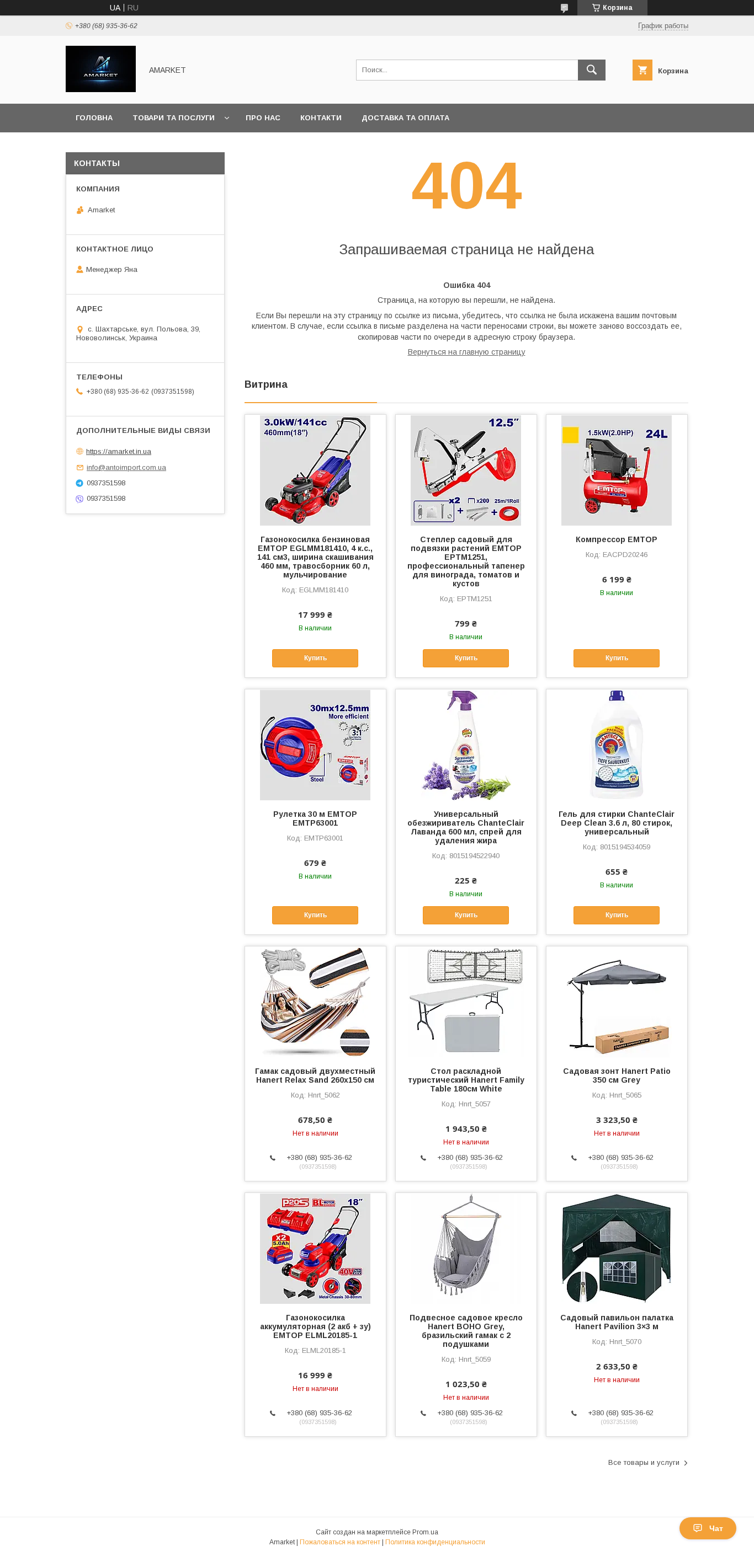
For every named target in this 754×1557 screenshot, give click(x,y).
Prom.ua (425, 1532)
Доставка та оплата (405, 118)
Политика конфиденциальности (435, 1542)
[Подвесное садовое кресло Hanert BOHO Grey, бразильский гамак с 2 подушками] (466, 1248)
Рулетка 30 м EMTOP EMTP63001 (315, 818)
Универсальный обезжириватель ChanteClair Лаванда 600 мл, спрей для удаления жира (465, 827)
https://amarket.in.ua (118, 451)
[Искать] (592, 70)
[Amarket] (101, 89)
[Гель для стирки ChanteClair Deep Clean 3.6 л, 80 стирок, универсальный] (616, 744)
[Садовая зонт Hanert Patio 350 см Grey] (616, 1001)
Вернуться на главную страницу (466, 351)
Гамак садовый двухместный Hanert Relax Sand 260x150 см (315, 1075)
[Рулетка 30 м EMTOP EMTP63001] (315, 744)
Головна (94, 118)
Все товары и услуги (643, 1462)
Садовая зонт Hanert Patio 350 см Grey (617, 1075)
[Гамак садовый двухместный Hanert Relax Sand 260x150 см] (315, 1001)
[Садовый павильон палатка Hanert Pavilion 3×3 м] (616, 1248)
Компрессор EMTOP (616, 539)
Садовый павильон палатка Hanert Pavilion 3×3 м (616, 1322)
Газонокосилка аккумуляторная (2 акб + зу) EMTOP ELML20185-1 (315, 1326)
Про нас (263, 118)
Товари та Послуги (173, 118)
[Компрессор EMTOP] (616, 470)
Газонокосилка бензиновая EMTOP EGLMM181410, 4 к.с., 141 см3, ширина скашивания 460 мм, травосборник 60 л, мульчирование (315, 557)
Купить (315, 658)
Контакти (321, 118)
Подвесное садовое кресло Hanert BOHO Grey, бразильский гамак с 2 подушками (466, 1331)
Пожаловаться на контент (340, 1542)
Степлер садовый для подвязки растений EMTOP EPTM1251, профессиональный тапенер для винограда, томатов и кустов (466, 561)
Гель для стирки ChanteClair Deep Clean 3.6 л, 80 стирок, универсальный (617, 823)
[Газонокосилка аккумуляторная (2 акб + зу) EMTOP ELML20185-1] (315, 1248)
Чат (716, 1528)
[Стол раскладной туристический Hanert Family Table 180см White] (466, 1001)
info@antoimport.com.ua (126, 467)
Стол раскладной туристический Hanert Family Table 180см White (466, 1080)
